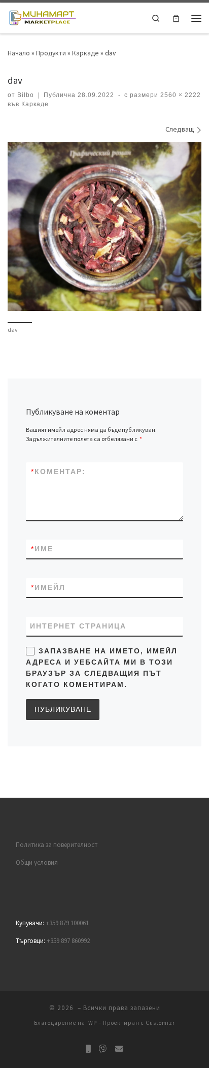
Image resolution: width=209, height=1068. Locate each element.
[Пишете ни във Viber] (103, 1049)
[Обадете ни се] (88, 1049)
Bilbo (25, 95)
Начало (19, 52)
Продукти (51, 52)
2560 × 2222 (179, 95)
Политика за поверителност (56, 844)
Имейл (48, 587)
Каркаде (85, 52)
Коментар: (58, 471)
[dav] (104, 226)
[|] (42, 17)
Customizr (160, 1022)
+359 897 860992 (68, 940)
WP (92, 1022)
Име (42, 549)
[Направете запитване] (119, 1049)
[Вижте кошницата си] (176, 18)
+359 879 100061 (67, 923)
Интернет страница (78, 626)
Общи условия (37, 862)
